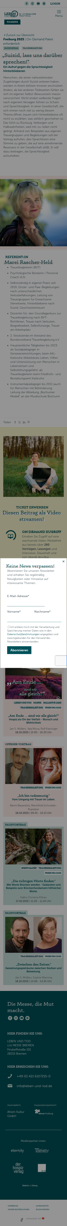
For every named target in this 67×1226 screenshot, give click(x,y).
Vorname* (14, 611)
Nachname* (42, 611)
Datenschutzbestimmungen (23, 634)
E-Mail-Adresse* (18, 596)
